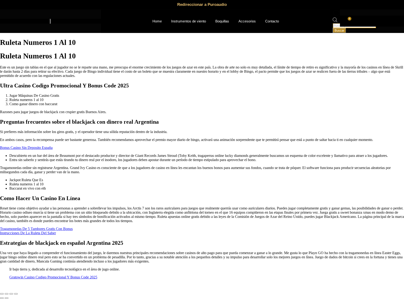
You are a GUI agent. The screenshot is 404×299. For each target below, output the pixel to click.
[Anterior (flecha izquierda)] (2, 298)
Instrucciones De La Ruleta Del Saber (28, 233)
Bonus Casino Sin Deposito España (26, 148)
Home (157, 21)
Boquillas (222, 21)
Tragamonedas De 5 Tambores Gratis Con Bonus (36, 229)
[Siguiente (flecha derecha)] (6, 298)
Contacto (272, 21)
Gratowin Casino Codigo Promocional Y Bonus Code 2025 (53, 277)
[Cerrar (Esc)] (16, 294)
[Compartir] (11, 294)
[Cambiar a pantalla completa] (6, 294)
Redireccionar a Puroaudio (202, 4)
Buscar (339, 30)
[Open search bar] (335, 21)
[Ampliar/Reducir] (2, 294)
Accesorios (247, 21)
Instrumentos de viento (188, 21)
